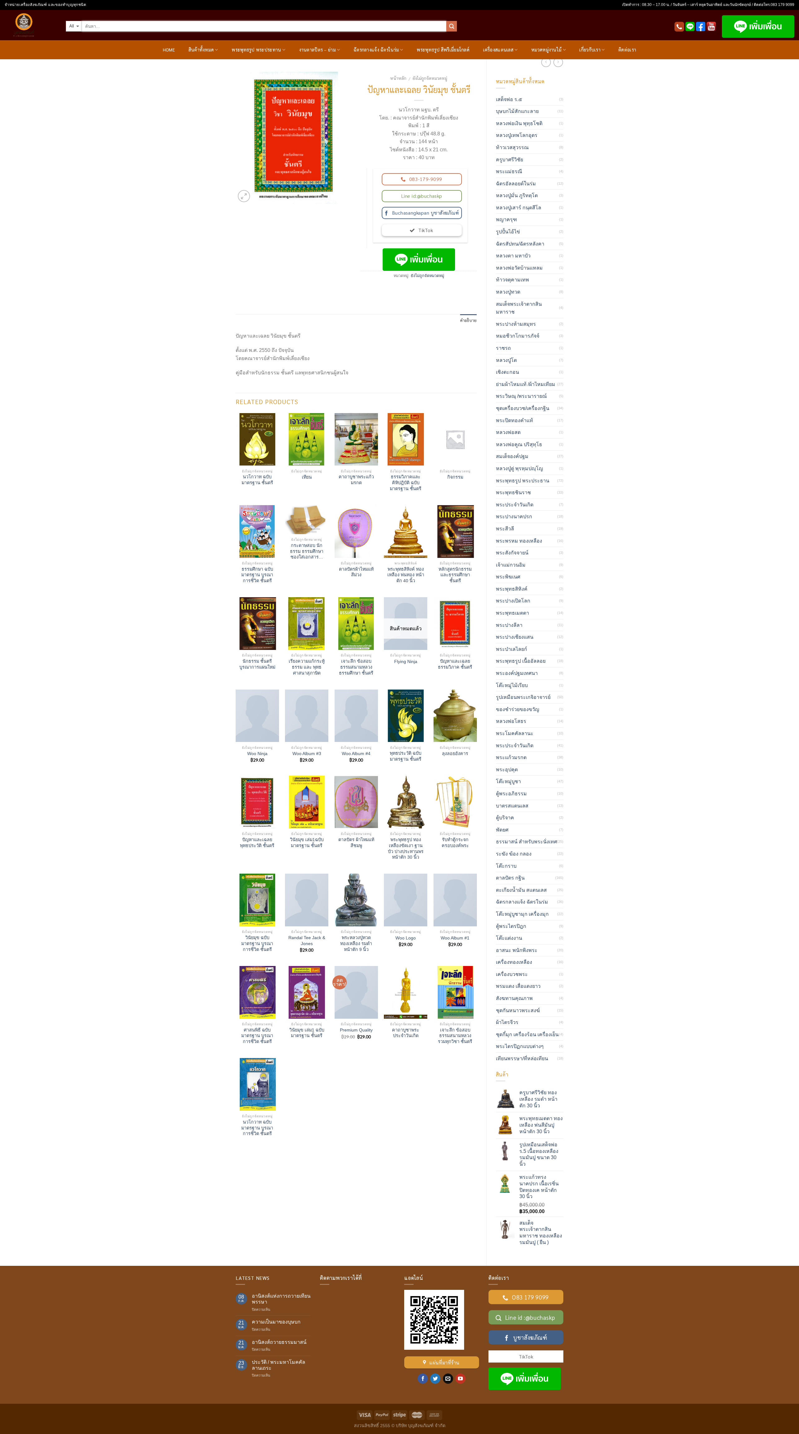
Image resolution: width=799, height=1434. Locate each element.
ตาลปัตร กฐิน (510, 877)
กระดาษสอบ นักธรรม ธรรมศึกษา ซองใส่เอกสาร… (306, 551)
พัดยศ (502, 829)
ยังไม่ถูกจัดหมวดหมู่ (430, 78)
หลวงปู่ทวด (508, 292)
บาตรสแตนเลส (512, 805)
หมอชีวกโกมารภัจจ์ (517, 336)
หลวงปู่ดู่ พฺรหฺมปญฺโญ (519, 468)
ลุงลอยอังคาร (455, 753)
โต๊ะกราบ (506, 866)
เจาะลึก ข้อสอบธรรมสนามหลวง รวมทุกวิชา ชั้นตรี (455, 1035)
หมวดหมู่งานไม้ (546, 49)
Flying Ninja (405, 661)
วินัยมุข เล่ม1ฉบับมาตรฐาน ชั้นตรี (307, 842)
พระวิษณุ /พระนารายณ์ (521, 396)
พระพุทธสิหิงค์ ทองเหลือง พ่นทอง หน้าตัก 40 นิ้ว (405, 575)
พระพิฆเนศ (508, 576)
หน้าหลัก (398, 78)
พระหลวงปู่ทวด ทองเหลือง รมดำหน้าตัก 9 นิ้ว (356, 943)
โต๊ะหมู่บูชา (508, 781)
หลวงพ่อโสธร (511, 721)
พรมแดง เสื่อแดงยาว (518, 986)
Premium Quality (356, 1029)
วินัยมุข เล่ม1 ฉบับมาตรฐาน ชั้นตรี (306, 1032)
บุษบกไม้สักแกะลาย (517, 111)
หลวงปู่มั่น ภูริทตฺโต (517, 195)
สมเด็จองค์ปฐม (512, 456)
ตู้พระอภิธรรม (511, 793)
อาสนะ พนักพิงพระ (516, 950)
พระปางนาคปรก (514, 516)
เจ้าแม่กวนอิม (511, 565)
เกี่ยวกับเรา (589, 49)
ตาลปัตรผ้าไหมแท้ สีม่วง (356, 572)
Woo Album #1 (455, 937)
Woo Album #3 (306, 753)
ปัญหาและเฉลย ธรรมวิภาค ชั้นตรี (455, 664)
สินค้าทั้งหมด (201, 49)
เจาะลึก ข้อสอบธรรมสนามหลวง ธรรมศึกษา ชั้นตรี (356, 667)
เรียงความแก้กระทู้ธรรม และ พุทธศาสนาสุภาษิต (307, 667)
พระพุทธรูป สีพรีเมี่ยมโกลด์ (443, 49)
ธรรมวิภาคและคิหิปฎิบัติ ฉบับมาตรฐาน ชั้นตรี (405, 482)
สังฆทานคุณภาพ (514, 998)
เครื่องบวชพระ (512, 974)
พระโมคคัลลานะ (514, 733)
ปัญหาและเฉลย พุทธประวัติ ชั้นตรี (257, 842)
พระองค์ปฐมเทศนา (517, 673)
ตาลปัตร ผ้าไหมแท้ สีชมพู (356, 842)
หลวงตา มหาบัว (513, 255)
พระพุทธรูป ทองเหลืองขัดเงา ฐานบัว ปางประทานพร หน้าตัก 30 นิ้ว (406, 848)
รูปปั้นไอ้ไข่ (508, 231)
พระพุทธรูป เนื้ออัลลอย (521, 661)
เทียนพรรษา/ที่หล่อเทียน (522, 1058)
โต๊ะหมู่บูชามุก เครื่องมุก (522, 914)
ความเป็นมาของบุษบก (276, 1321)
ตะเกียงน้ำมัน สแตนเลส (521, 890)
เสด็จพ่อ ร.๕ (509, 99)
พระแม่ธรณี (509, 171)
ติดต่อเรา (627, 49)
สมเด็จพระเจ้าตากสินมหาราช (519, 308)
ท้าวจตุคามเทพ (512, 279)
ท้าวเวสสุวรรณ (512, 147)
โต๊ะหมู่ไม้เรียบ (512, 685)
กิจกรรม (455, 477)
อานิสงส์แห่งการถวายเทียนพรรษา (281, 1299)
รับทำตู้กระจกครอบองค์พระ (455, 842)
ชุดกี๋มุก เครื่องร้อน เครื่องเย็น (527, 1034)
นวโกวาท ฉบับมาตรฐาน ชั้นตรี (257, 479)
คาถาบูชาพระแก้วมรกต (356, 479)
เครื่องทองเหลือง (514, 962)
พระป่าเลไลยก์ (511, 649)
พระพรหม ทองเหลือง (519, 541)
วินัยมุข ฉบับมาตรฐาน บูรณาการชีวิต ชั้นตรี (257, 943)
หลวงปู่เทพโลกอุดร (516, 135)
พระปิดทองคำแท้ (514, 420)
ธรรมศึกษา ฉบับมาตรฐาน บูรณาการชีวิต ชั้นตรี (257, 575)
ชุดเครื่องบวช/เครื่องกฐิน (522, 408)
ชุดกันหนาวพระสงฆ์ (518, 1010)
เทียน (307, 477)
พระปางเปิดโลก (513, 600)
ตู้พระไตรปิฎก (511, 926)
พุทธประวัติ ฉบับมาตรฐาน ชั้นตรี (405, 756)
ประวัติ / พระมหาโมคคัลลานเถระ (278, 1365)
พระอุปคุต (507, 769)
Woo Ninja (257, 753)
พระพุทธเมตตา (512, 613)
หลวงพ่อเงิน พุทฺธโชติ (519, 123)
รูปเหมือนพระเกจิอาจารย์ (523, 697)
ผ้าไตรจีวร (507, 1022)
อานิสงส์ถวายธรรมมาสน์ (279, 1342)
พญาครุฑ (506, 219)
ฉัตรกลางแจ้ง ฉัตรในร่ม (376, 49)
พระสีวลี (505, 528)
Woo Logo (405, 937)
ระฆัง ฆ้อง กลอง (514, 853)
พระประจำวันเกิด (514, 504)
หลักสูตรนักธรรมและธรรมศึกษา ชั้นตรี (455, 575)
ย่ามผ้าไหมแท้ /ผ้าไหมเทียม (525, 384)
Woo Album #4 (356, 753)
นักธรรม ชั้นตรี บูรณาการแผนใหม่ (257, 664)
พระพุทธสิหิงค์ (511, 589)
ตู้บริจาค (505, 817)
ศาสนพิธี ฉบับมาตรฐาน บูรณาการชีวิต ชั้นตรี (257, 1035)
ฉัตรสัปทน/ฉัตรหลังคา (520, 243)
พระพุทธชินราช (513, 492)
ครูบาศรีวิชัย (509, 159)
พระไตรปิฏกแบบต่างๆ (520, 1046)
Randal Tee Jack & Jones (306, 940)
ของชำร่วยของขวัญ (517, 709)
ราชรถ (503, 348)
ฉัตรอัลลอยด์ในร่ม (516, 183)
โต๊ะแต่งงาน (509, 938)
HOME (169, 49)
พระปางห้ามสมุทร (516, 324)
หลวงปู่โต (506, 360)
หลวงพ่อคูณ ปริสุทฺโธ (519, 444)
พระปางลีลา (509, 625)
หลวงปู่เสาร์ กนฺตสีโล (518, 207)
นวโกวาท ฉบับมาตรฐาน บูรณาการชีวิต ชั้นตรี (257, 1127)
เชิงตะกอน (507, 372)
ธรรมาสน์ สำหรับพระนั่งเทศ (526, 841)
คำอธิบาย (468, 320)
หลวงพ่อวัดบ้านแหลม (519, 268)
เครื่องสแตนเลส (498, 49)
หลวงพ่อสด (508, 432)
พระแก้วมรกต (511, 757)
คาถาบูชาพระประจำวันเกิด (405, 1032)
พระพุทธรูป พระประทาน (256, 49)
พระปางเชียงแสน (514, 637)
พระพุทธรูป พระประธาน (522, 480)
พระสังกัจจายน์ (512, 552)
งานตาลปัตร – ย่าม (317, 49)
